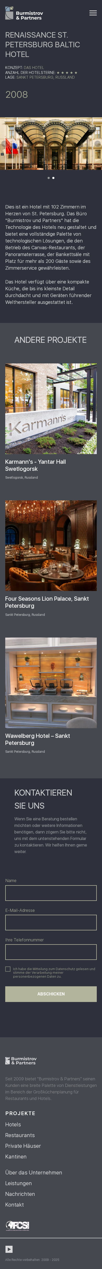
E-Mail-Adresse (20, 910)
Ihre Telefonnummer (24, 939)
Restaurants (20, 1135)
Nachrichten (20, 1194)
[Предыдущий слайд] (4, 144)
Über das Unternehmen (33, 1172)
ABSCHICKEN (51, 994)
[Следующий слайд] (97, 144)
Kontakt (14, 1205)
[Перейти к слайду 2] (53, 178)
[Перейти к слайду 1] (49, 178)
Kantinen (16, 1157)
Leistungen (18, 1183)
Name (10, 880)
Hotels (13, 1124)
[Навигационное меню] (93, 13)
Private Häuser (23, 1146)
